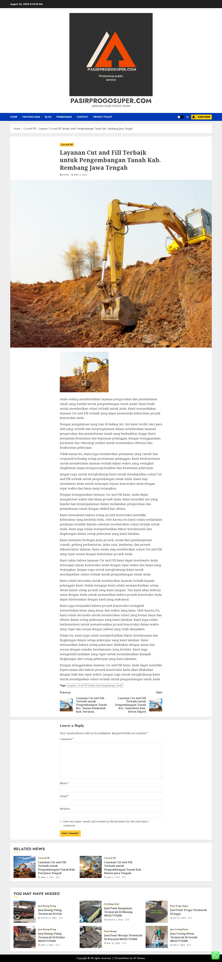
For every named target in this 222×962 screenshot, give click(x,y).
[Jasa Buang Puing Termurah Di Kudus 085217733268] (24, 937)
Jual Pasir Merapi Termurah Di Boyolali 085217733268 (123, 937)
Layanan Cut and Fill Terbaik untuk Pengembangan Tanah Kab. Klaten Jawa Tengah (123, 867)
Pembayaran (64, 116)
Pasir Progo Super (179, 906)
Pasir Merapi (110, 931)
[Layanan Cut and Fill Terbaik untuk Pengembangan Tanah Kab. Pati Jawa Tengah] (24, 867)
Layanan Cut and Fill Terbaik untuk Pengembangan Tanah (95, 685)
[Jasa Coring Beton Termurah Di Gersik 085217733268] (157, 937)
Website (65, 809)
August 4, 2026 (115, 920)
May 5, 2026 (179, 945)
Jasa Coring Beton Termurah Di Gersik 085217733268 (183, 937)
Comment (67, 739)
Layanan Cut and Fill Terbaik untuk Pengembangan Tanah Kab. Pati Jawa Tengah (57, 867)
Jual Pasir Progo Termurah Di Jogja (188, 911)
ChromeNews (121, 958)
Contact (82, 116)
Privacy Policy (102, 116)
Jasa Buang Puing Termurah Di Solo (50, 911)
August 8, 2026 (49, 918)
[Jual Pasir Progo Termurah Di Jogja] (157, 912)
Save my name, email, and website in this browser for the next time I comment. (106, 823)
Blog (48, 116)
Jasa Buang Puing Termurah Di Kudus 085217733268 (51, 937)
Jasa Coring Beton (179, 929)
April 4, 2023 (80, 175)
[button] (187, 117)
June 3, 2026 (47, 945)
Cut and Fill (67, 144)
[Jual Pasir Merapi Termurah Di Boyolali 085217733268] (91, 937)
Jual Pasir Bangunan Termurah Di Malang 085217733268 (118, 911)
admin (65, 175)
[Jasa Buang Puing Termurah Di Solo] (24, 912)
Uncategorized (111, 904)
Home (13, 116)
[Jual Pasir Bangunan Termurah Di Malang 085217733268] (91, 912)
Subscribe (204, 116)
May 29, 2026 (113, 943)
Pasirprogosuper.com (111, 100)
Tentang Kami (31, 116)
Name (64, 783)
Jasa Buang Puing (47, 906)
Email (64, 796)
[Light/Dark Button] (180, 117)
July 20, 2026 (179, 918)
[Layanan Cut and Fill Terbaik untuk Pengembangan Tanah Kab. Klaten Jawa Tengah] (91, 867)
